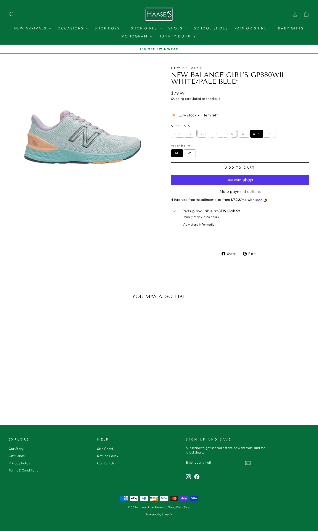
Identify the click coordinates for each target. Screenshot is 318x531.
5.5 (230, 134)
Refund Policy (107, 456)
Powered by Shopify (159, 514)
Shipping (177, 99)
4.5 (203, 134)
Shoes (176, 28)
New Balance (187, 68)
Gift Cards (17, 456)
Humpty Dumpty (178, 36)
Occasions (71, 28)
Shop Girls (144, 28)
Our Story (16, 449)
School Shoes (211, 28)
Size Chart (105, 449)
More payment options (240, 191)
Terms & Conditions (23, 470)
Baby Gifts (291, 28)
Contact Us (105, 463)
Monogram (135, 36)
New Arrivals (31, 28)
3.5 (177, 134)
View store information (199, 224)
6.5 (256, 134)
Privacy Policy (19, 463)
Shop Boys (108, 28)
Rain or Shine (251, 28)
